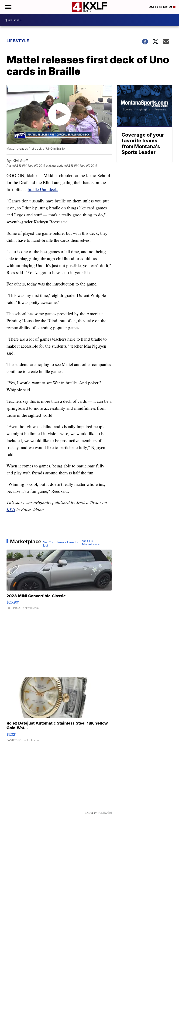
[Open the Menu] (7, 7)
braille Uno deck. (43, 189)
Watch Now (160, 7)
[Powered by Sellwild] (105, 813)
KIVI (11, 509)
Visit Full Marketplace (91, 543)
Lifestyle (18, 40)
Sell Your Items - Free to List (60, 544)
